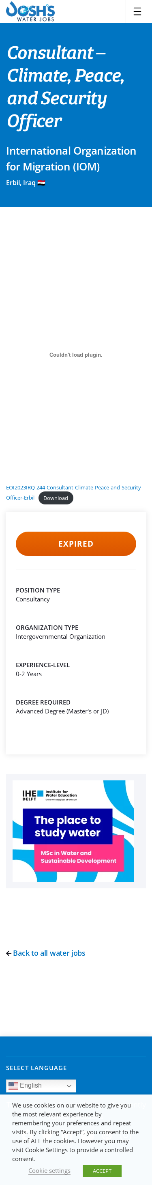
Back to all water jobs (48, 953)
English (30, 1085)
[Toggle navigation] (137, 11)
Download (55, 498)
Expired (76, 544)
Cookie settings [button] (49, 1170)
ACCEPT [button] (102, 1170)
